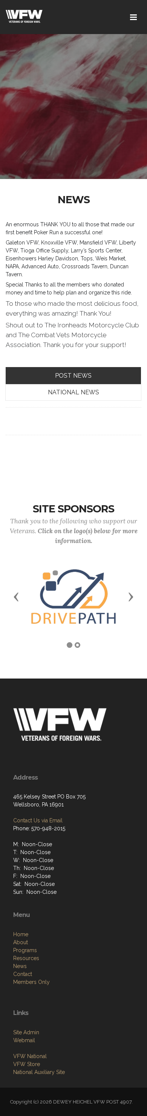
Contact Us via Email (38, 820)
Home (20, 934)
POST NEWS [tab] (73, 375)
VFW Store (26, 1064)
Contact (22, 974)
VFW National (30, 1056)
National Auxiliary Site (39, 1072)
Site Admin (26, 1032)
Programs (25, 950)
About (20, 942)
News (20, 966)
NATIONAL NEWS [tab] (73, 392)
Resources (26, 958)
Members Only (31, 982)
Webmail (24, 1040)
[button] (16, 596)
